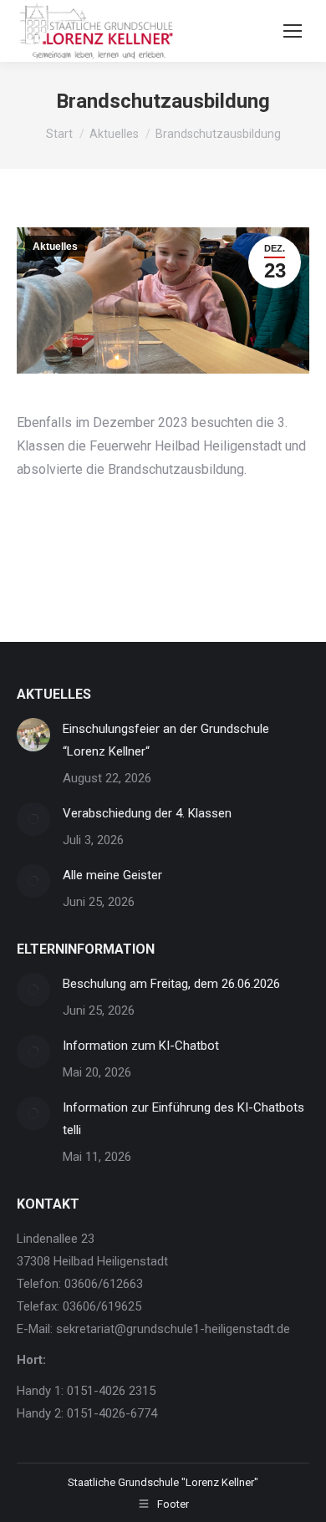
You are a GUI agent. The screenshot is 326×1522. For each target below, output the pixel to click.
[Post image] (33, 734)
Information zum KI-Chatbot (141, 1045)
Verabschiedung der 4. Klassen (147, 813)
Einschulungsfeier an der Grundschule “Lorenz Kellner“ (166, 740)
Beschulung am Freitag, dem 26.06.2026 (171, 983)
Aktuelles (55, 246)
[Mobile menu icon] (292, 31)
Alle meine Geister (112, 875)
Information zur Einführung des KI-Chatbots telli (183, 1119)
